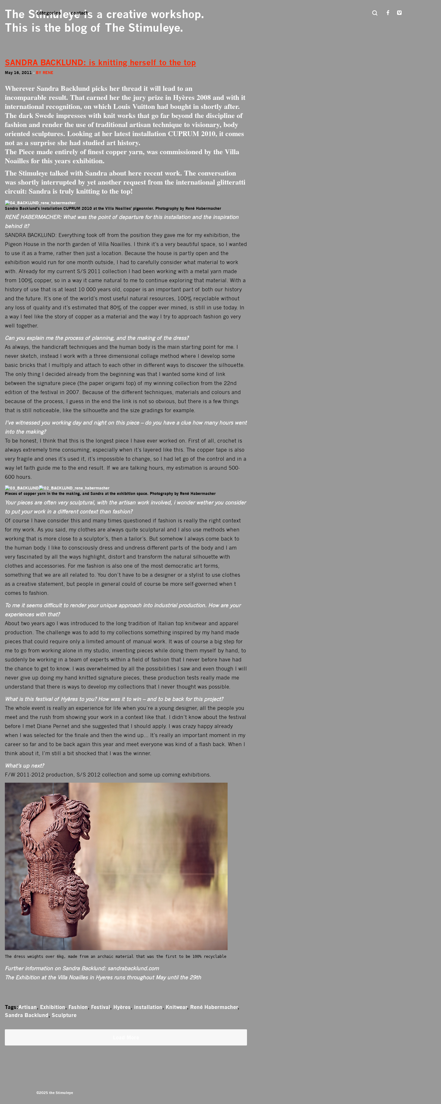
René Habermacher (214, 1007)
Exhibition (52, 1007)
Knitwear (176, 1007)
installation (148, 1007)
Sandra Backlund (26, 1015)
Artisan (27, 1007)
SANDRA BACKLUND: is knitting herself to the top (100, 62)
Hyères (122, 1007)
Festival (100, 1007)
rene (48, 72)
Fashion (78, 1007)
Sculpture (64, 1015)
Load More (126, 1037)
